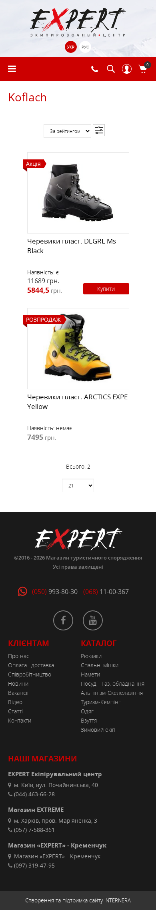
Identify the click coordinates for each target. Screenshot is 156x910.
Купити (106, 288)
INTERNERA (117, 900)
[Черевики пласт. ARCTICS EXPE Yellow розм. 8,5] (78, 346)
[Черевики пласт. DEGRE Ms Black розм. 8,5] (78, 191)
